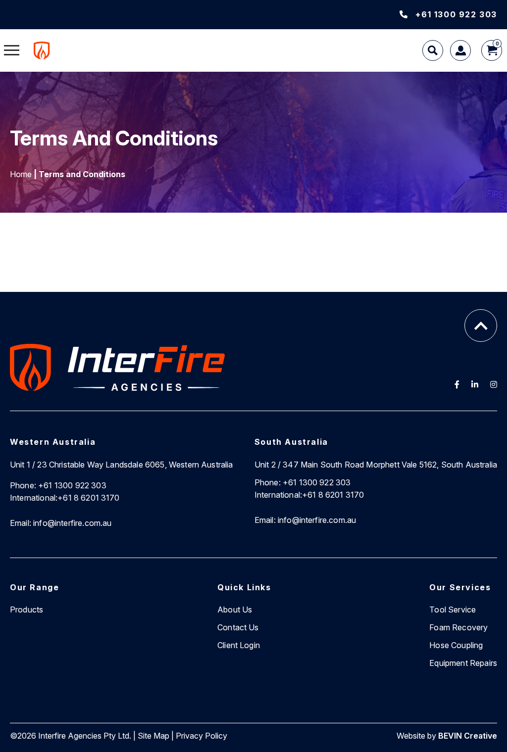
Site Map (153, 736)
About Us (234, 609)
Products (26, 609)
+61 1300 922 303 (456, 14)
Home (21, 174)
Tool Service (452, 609)
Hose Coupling (456, 645)
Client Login (238, 645)
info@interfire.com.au (61, 523)
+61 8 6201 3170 (65, 498)
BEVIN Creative (467, 736)
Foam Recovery (458, 627)
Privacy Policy (201, 736)
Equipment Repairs (463, 663)
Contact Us (238, 627)
